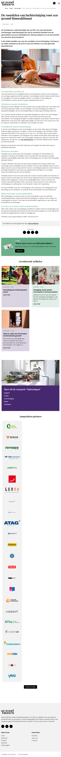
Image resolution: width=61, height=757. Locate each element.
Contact (34, 741)
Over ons (35, 738)
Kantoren (4, 738)
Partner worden (30, 687)
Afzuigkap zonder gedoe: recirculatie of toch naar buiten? (45, 291)
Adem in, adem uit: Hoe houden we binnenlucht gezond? (15, 335)
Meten (6, 402)
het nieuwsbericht (27, 140)
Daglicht (7, 393)
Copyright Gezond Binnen (8, 754)
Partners (34, 736)
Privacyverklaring (23, 754)
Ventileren (7, 404)
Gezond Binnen (33, 223)
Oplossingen (17, 8)
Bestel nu (20, 251)
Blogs (11, 8)
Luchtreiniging (9, 399)
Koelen (6, 396)
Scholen (4, 741)
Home (6, 8)
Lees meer (6, 295)
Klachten (4, 743)
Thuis (3, 736)
